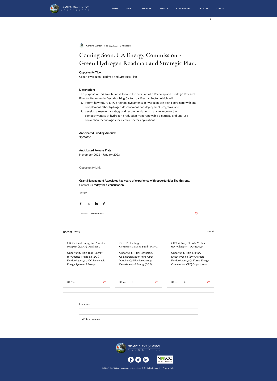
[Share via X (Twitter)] (88, 203)
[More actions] (196, 45)
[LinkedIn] (146, 360)
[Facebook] (131, 360)
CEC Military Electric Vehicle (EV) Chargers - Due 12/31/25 (188, 244)
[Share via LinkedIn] (96, 203)
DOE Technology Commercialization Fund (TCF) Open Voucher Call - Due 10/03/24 (137, 244)
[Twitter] (138, 360)
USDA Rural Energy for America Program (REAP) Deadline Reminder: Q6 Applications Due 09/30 (86, 244)
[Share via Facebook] (80, 203)
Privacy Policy (169, 368)
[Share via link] (104, 203)
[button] (146, 8)
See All (210, 231)
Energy (83, 192)
